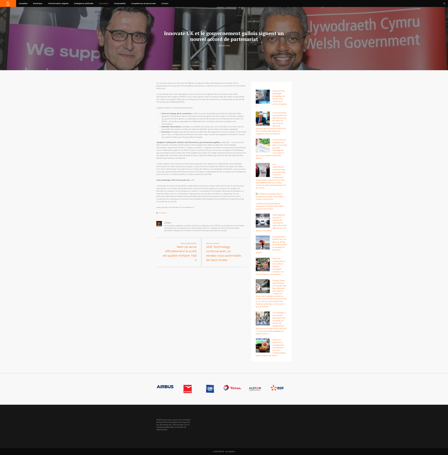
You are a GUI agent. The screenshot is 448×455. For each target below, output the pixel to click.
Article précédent (189, 243)
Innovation (103, 3)
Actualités (23, 3)
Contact (164, 3)
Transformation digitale (58, 3)
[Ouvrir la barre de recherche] (444, 3)
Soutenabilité (120, 3)
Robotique (37, 3)
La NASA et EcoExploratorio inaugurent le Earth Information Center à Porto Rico (270, 206)
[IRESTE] (8, 3)
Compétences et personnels (143, 3)
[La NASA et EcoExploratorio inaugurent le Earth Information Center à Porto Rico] (270, 199)
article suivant (212, 243)
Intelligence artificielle (83, 3)
